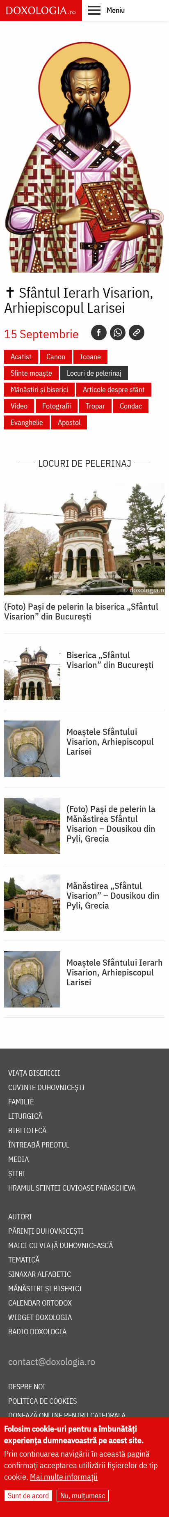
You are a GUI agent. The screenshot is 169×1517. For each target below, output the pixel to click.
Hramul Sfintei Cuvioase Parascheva (71, 1188)
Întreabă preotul (38, 1145)
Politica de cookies (42, 1401)
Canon (55, 356)
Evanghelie (27, 422)
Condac (131, 406)
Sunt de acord (28, 1495)
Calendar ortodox (40, 1303)
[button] (106, 10)
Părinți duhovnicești (46, 1231)
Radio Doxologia (37, 1332)
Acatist (21, 356)
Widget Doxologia (40, 1317)
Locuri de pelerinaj (94, 373)
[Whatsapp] (118, 332)
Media (18, 1159)
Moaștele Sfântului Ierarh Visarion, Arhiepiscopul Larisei (114, 972)
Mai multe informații (64, 1476)
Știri (16, 1174)
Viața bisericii (34, 1073)
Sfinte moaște (31, 373)
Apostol (69, 422)
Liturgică (25, 1116)
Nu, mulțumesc (82, 1495)
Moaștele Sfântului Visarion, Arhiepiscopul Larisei (110, 741)
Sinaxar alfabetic (39, 1274)
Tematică (23, 1260)
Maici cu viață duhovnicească (60, 1246)
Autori (20, 1217)
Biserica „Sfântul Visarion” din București (109, 660)
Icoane (90, 356)
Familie (21, 1102)
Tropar (95, 406)
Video (19, 406)
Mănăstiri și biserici (39, 389)
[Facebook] (99, 332)
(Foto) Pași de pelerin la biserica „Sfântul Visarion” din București (81, 611)
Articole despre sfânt (114, 389)
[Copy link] (136, 332)
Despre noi (27, 1387)
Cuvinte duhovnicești (46, 1087)
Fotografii (56, 406)
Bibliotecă (27, 1131)
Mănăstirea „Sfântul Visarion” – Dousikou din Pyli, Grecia (113, 895)
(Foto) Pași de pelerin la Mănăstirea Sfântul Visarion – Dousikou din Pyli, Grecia (110, 823)
